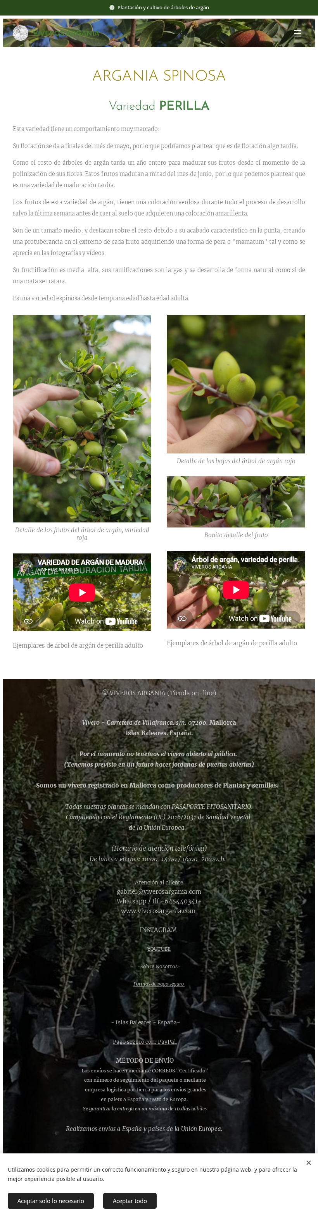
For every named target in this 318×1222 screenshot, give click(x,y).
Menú (297, 33)
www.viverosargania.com (158, 911)
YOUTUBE (159, 949)
